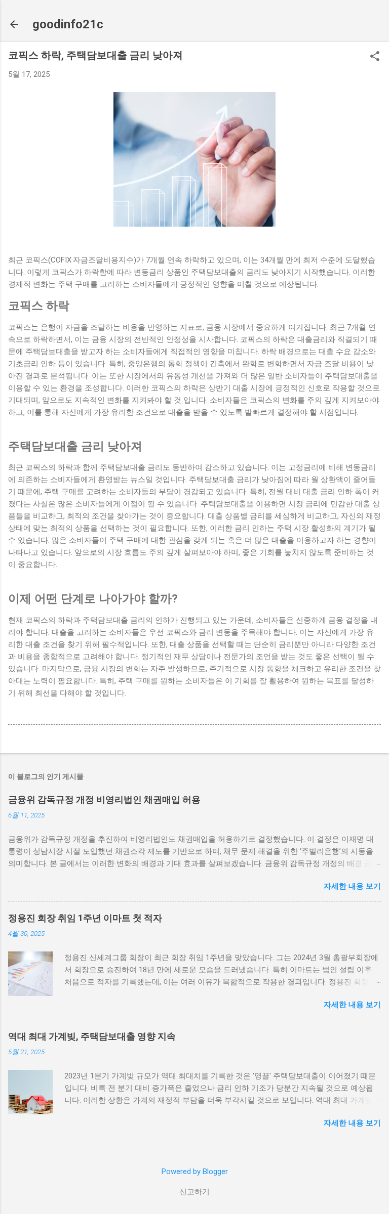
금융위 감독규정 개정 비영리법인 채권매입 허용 (104, 799)
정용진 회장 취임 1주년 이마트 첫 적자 (85, 918)
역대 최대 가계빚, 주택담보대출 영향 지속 (92, 1036)
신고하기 (194, 1191)
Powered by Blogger (195, 1171)
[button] (375, 57)
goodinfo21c (67, 24)
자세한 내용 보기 (352, 886)
